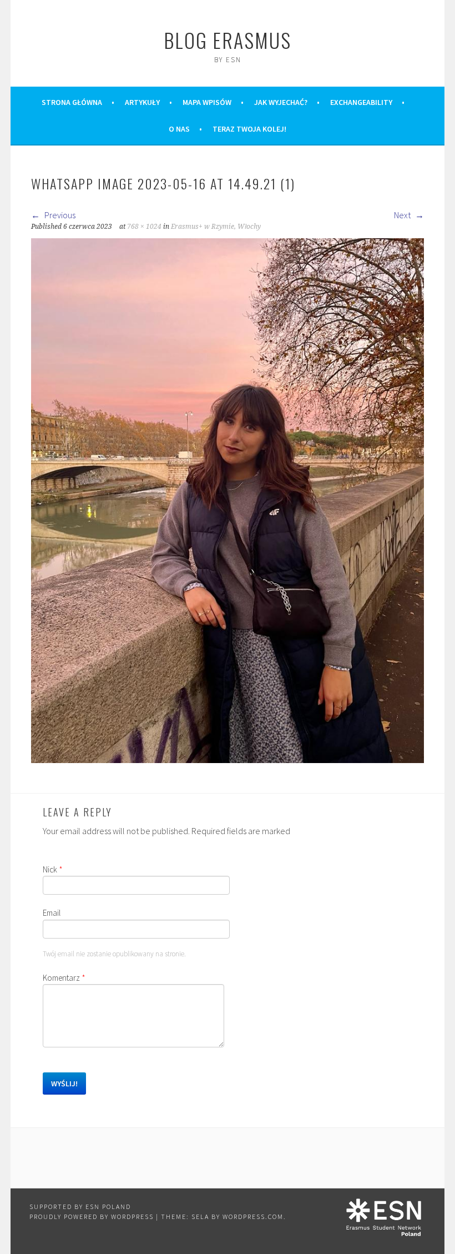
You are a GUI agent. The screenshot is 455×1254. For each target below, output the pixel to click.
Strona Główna (72, 102)
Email (51, 912)
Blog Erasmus (227, 39)
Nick (53, 869)
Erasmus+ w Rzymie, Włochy (216, 226)
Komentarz (64, 977)
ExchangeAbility (361, 102)
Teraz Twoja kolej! (249, 129)
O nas (179, 129)
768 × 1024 (144, 226)
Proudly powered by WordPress (91, 1216)
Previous (59, 214)
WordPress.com (253, 1216)
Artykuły (142, 102)
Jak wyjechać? (280, 102)
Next (403, 214)
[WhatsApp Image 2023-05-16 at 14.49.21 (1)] (227, 759)
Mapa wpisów (207, 102)
